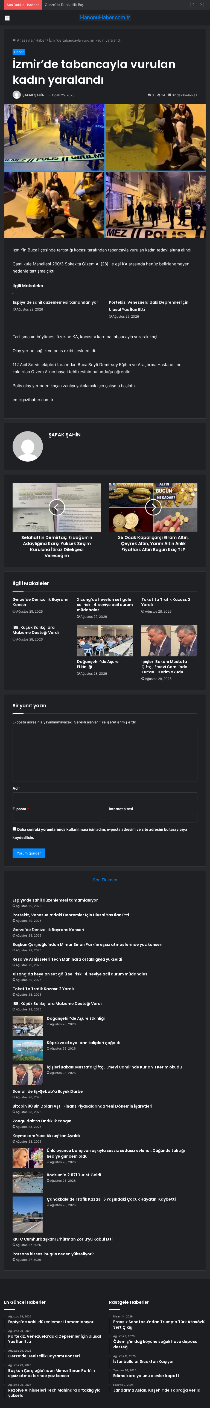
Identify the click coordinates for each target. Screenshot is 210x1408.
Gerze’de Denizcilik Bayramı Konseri (75, 4)
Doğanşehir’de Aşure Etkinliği (98, 664)
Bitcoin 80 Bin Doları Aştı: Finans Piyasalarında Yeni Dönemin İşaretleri (82, 1106)
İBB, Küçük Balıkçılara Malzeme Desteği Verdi (36, 630)
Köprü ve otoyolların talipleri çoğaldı (83, 1042)
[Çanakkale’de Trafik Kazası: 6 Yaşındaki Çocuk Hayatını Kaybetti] (28, 1214)
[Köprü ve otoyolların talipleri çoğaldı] (28, 1050)
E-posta (21, 809)
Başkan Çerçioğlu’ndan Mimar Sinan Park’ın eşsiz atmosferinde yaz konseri (87, 944)
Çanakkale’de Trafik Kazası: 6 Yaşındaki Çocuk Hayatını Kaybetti (111, 1199)
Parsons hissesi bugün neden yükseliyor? (53, 1254)
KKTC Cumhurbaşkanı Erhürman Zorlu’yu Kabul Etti (63, 1239)
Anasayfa (24, 40)
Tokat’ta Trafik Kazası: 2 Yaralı (165, 602)
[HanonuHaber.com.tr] (105, 17)
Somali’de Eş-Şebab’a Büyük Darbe (48, 1091)
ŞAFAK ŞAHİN (33, 95)
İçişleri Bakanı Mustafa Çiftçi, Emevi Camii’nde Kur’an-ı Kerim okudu (164, 667)
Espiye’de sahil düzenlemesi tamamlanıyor (55, 302)
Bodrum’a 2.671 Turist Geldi (74, 1175)
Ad (16, 788)
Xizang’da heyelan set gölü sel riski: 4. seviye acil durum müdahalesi (105, 605)
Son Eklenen (105, 879)
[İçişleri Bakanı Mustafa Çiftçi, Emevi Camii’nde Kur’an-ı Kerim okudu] (169, 641)
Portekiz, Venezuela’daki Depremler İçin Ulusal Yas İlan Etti (71, 915)
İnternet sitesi (121, 809)
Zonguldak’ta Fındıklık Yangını (42, 1121)
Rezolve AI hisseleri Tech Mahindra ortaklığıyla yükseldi (67, 959)
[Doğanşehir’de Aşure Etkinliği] (105, 641)
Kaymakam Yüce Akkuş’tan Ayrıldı (46, 1135)
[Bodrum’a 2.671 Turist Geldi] (28, 1182)
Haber (41, 40)
